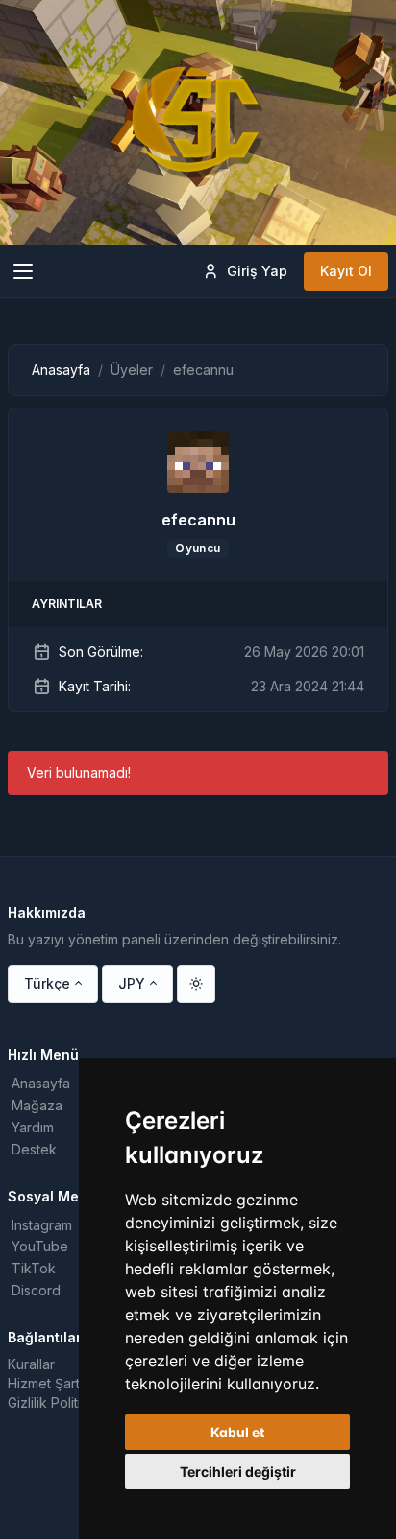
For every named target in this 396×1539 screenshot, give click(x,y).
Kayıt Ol (346, 271)
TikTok (34, 1268)
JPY (131, 983)
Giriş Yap (257, 271)
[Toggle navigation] (23, 271)
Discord (36, 1290)
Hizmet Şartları (53, 1383)
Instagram (42, 1225)
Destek (34, 1149)
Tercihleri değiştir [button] (238, 1471)
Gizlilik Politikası (57, 1402)
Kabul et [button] (237, 1432)
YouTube (40, 1246)
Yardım (33, 1127)
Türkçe (47, 983)
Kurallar (31, 1364)
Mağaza (37, 1105)
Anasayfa (61, 369)
